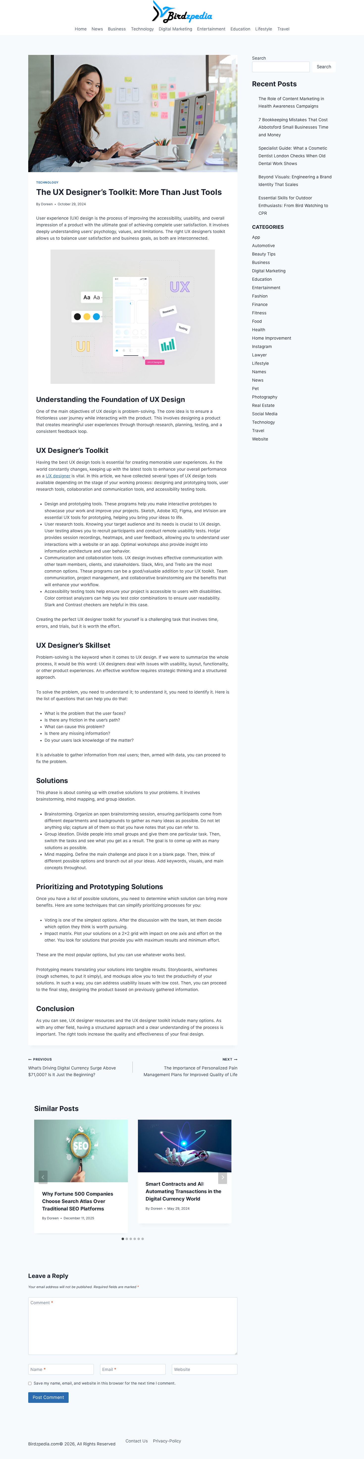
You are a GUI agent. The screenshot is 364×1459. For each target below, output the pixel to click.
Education (240, 28)
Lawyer (259, 354)
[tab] (123, 1239)
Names (259, 371)
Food (257, 321)
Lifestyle (263, 28)
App (256, 237)
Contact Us (137, 1440)
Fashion (260, 296)
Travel (283, 28)
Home (81, 28)
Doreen (47, 204)
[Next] (222, 1177)
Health (258, 329)
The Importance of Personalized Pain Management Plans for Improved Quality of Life (190, 1067)
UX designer (58, 475)
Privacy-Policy (167, 1440)
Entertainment (211, 28)
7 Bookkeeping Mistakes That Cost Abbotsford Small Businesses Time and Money (293, 127)
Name (38, 1369)
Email (109, 1369)
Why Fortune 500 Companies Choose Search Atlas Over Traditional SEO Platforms (77, 1201)
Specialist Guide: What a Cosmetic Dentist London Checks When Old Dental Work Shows (293, 156)
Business (117, 28)
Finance (260, 304)
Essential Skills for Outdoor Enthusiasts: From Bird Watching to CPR (293, 205)
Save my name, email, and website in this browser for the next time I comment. (105, 1383)
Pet (255, 388)
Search (259, 58)
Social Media (265, 413)
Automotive (263, 245)
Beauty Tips (264, 254)
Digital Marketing (175, 28)
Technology (142, 28)
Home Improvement (271, 338)
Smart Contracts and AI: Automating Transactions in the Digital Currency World (183, 1191)
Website (182, 1369)
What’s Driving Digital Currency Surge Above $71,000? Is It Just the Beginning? (72, 1067)
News (97, 28)
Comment (41, 1302)
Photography (264, 396)
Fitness (259, 312)
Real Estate (263, 405)
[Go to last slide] (43, 1177)
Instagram (262, 346)
